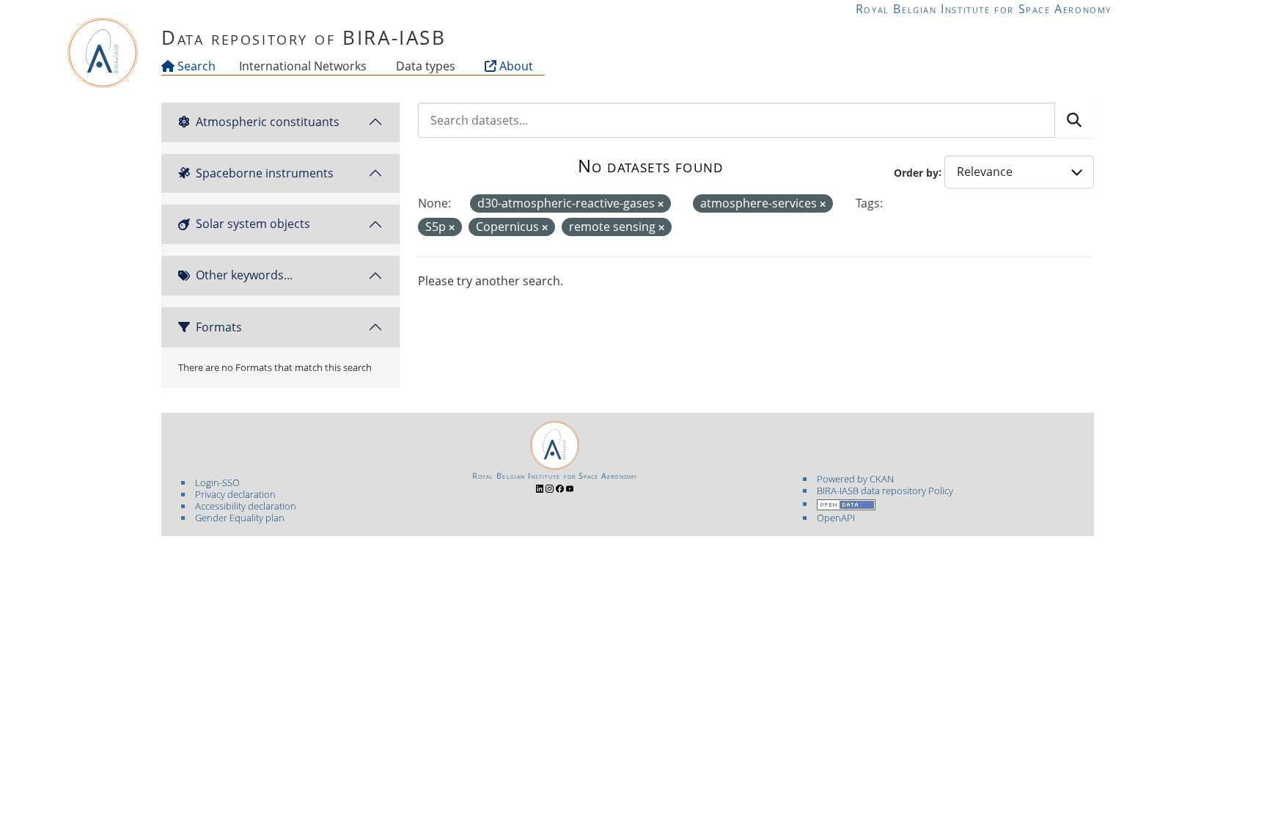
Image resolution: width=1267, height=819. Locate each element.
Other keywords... (244, 275)
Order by (916, 172)
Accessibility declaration (245, 506)
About (514, 66)
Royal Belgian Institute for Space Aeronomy (984, 9)
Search (195, 66)
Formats (219, 327)
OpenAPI (836, 517)
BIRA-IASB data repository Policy (885, 490)
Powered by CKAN (855, 478)
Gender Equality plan (239, 517)
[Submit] (1074, 120)
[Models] (369, 66)
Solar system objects (253, 224)
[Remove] (661, 204)
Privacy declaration (235, 494)
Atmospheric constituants (267, 122)
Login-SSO (217, 482)
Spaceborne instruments (265, 173)
